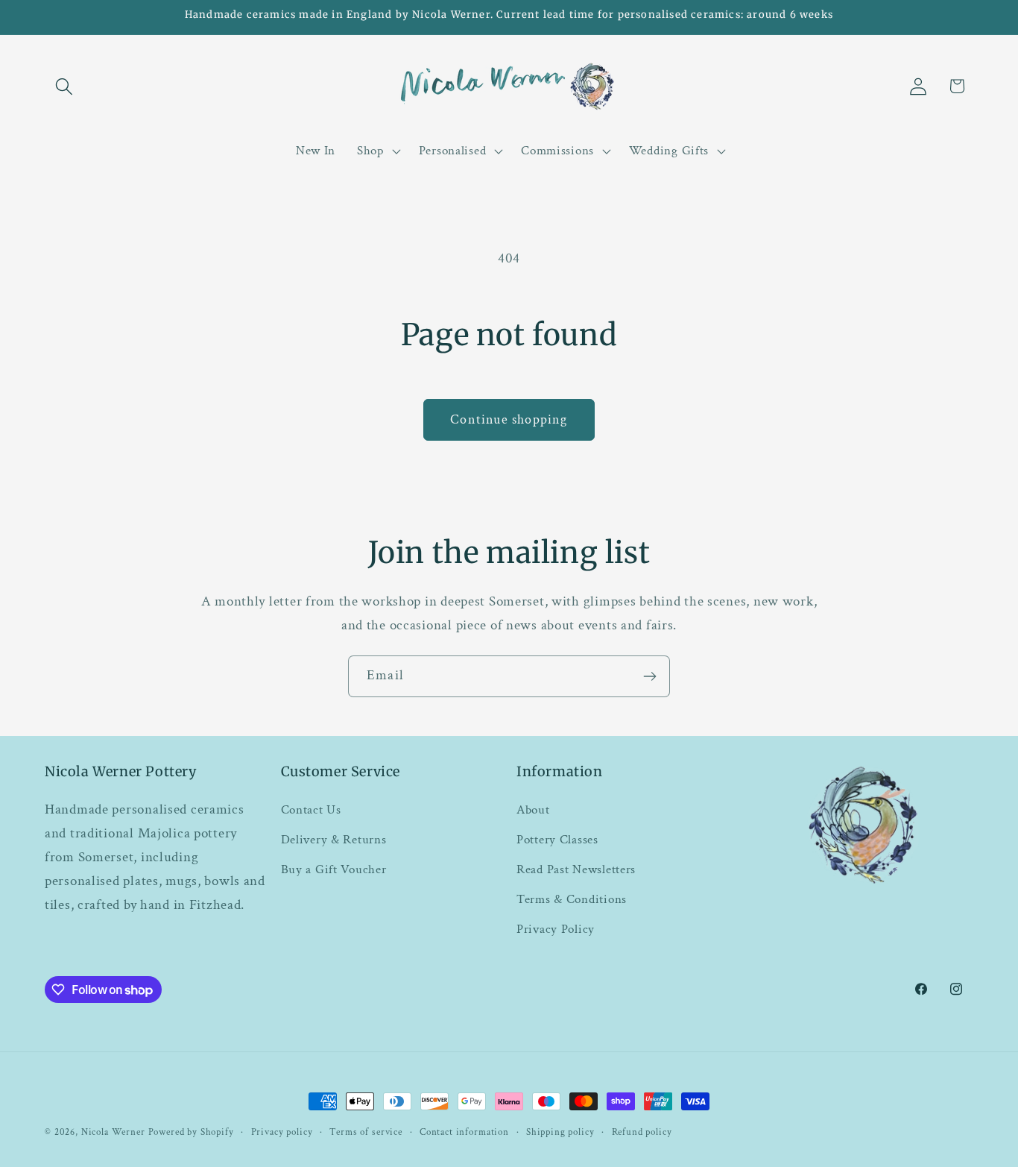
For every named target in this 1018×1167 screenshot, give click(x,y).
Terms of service (365, 1132)
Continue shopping (508, 419)
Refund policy (642, 1132)
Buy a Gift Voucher (334, 869)
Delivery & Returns (334, 839)
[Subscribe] (649, 676)
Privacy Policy (555, 929)
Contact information (464, 1132)
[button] (64, 86)
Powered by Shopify (191, 1132)
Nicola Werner (113, 1132)
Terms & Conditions (571, 899)
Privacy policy (282, 1132)
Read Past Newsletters (576, 869)
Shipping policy (560, 1132)
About (533, 810)
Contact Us (311, 810)
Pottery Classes (557, 839)
